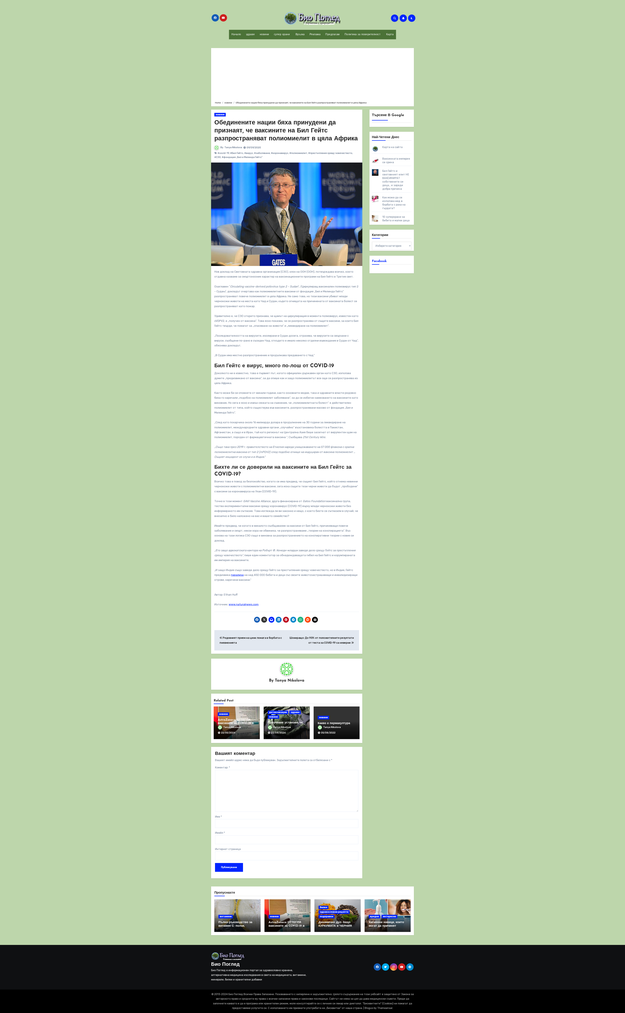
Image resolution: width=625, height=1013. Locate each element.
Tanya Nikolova (233, 147)
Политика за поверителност (363, 34)
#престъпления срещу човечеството (330, 153)
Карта (389, 34)
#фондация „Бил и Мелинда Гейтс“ (242, 157)
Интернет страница (228, 849)
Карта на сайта (392, 147)
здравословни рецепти (334, 912)
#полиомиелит (298, 153)
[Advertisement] (312, 74)
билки (323, 907)
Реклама (315, 34)
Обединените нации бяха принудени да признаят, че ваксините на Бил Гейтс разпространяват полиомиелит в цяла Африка (286, 131)
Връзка (300, 34)
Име (218, 816)
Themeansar (384, 1008)
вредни (374, 916)
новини (264, 34)
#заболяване (262, 153)
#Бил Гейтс (236, 153)
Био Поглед (225, 964)
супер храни (282, 34)
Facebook (379, 261)
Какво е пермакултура (334, 723)
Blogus (369, 1008)
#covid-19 (223, 153)
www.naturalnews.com (244, 604)
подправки (326, 916)
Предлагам (332, 34)
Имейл (220, 832)
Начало (236, 34)
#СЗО (217, 157)
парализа (237, 575)
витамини (226, 916)
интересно (389, 916)
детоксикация (278, 712)
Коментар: (222, 767)
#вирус (248, 153)
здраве (250, 34)
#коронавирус (279, 153)
